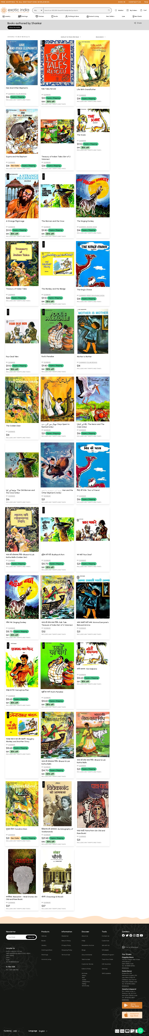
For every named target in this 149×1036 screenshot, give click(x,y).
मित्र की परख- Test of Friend (88, 490)
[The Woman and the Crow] (57, 218)
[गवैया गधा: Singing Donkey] (22, 619)
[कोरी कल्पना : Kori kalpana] (93, 665)
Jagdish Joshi (91, 227)
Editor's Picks (86, 969)
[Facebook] (123, 936)
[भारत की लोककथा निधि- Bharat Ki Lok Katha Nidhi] (57, 758)
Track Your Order (107, 959)
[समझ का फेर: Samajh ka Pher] (22, 687)
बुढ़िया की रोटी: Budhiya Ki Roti (53, 554)
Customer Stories (87, 964)
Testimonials (86, 959)
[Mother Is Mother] (93, 353)
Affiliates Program (108, 955)
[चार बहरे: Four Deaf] (93, 551)
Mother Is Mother (84, 356)
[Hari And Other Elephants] (22, 85)
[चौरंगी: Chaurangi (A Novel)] (57, 893)
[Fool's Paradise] (57, 353)
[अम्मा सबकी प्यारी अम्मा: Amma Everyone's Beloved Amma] (93, 619)
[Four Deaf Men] (22, 353)
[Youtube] (141, 936)
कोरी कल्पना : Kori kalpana (87, 669)
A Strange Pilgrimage (15, 221)
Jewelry (43, 945)
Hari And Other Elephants (17, 88)
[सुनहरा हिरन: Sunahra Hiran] (22, 826)
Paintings (44, 955)
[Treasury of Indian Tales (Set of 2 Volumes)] (57, 153)
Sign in (121, 2)
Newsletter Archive (88, 945)
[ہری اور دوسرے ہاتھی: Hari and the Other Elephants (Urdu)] (57, 487)
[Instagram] (134, 936)
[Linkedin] (137, 936)
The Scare (81, 135)
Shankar (11, 94)
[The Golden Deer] (22, 422)
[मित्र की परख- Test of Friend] (93, 487)
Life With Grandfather (86, 89)
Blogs (83, 950)
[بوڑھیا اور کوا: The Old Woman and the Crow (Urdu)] (22, 487)
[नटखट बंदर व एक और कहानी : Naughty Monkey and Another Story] (22, 735)
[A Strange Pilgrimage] (22, 218)
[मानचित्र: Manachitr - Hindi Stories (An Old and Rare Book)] (22, 893)
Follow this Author (14, 27)
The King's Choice (84, 290)
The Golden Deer (13, 426)
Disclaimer (65, 936)
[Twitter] (127, 936)
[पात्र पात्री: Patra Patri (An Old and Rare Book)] (92, 827)
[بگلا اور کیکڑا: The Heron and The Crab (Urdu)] (93, 421)
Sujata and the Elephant (16, 156)
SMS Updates (106, 973)
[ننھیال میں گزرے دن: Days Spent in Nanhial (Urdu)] (57, 421)
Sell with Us (105, 945)
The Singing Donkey (85, 221)
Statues (43, 936)
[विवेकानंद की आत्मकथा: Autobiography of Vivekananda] (57, 826)
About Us (85, 936)
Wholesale (105, 950)
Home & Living (46, 959)
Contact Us (105, 936)
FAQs (83, 940)
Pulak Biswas (21, 94)
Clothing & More (46, 950)
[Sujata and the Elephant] (22, 153)
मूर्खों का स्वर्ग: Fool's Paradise (52, 692)
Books (43, 940)
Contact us (135, 2)
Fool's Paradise (48, 356)
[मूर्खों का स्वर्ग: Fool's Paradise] (57, 688)
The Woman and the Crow (53, 221)
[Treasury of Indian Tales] (22, 285)
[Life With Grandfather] (93, 86)
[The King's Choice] (93, 286)
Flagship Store (128, 957)
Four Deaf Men (12, 356)
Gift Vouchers (106, 964)
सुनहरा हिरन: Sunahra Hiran (16, 829)
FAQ (146, 2)
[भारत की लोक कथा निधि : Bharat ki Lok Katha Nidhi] (93, 757)
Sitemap (105, 969)
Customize (105, 940)
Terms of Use (66, 955)
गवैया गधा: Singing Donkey (16, 622)
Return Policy (66, 940)
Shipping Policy (67, 950)
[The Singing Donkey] (93, 218)
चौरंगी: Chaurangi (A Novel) (52, 897)
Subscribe (31, 937)
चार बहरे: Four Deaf (84, 554)
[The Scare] (93, 131)
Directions (125, 968)
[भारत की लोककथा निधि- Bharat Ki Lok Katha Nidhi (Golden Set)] (22, 551)
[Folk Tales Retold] (57, 85)
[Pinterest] (130, 936)
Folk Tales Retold (49, 89)
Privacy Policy (66, 945)
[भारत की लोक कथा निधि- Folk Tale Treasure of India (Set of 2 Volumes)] (57, 619)
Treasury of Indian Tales (16, 289)
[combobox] (75, 10)
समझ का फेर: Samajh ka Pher (17, 690)
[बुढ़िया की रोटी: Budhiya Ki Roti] (57, 551)
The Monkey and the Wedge (54, 289)
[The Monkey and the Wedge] (57, 285)
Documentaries (87, 955)
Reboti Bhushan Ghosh (95, 295)
